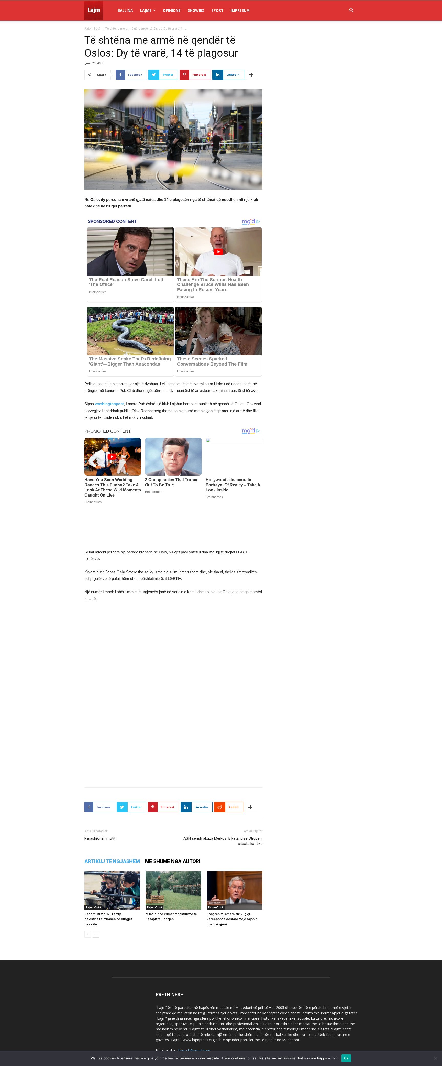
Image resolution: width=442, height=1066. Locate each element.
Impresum (240, 10)
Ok (346, 1058)
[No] (435, 1058)
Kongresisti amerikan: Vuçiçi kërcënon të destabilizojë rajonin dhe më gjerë (232, 919)
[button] (351, 10)
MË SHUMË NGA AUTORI (173, 861)
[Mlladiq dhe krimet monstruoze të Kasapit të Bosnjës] (173, 890)
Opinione (172, 10)
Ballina (125, 10)
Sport (218, 10)
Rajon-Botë (92, 28)
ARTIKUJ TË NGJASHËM (112, 861)
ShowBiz (196, 10)
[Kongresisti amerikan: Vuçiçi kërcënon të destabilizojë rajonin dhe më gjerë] (234, 890)
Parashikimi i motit (99, 838)
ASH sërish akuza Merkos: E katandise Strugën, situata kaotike (222, 841)
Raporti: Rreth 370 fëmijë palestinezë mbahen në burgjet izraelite (108, 919)
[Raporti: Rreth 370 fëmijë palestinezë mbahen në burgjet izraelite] (112, 890)
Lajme (145, 10)
